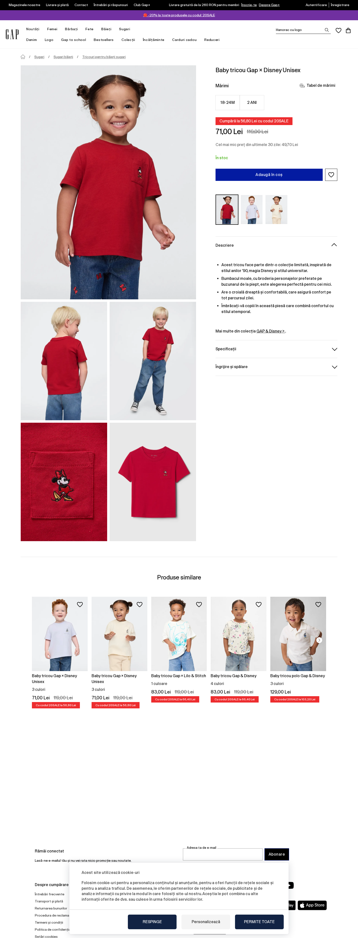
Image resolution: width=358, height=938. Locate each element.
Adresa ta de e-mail (201, 848)
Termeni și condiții (49, 922)
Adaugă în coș (269, 174)
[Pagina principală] (23, 57)
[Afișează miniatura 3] (64, 482)
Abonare (277, 854)
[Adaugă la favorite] (80, 604)
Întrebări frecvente (49, 894)
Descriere (225, 245)
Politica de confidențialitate (57, 929)
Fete (89, 29)
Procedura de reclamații (53, 915)
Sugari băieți (63, 57)
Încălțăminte (153, 40)
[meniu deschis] (41, 29)
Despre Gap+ (269, 5)
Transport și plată (49, 901)
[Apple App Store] (312, 905)
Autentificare (316, 5)
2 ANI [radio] (252, 102)
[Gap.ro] (12, 34)
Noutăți (32, 29)
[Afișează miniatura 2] (153, 361)
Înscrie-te (249, 5)
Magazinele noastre (24, 5)
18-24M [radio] (227, 102)
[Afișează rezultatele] (327, 30)
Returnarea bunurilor (51, 908)
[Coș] (348, 30)
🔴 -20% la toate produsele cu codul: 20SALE (179, 15)
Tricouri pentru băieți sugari (104, 57)
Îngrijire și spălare (232, 366)
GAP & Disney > (270, 331)
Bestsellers (104, 40)
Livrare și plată (57, 5)
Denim (31, 40)
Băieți (106, 29)
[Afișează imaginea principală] (108, 182)
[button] (331, 175)
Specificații (226, 348)
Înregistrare (340, 5)
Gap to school (73, 40)
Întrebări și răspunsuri (111, 5)
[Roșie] (227, 210)
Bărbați (71, 29)
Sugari (124, 29)
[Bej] (276, 210)
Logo (49, 40)
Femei (52, 29)
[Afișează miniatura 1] (64, 361)
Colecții (128, 40)
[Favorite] (338, 30)
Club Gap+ (142, 5)
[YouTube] (289, 885)
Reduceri (212, 40)
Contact (81, 5)
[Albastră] (251, 210)
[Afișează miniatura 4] (153, 482)
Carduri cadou (184, 40)
